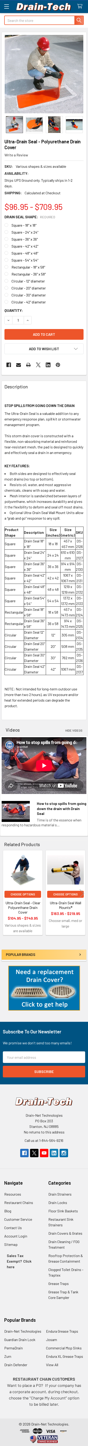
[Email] (18, 365)
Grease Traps (58, 1283)
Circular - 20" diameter (28, 288)
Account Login (15, 1236)
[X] (38, 365)
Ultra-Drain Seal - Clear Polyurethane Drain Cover (22, 907)
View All (52, 1364)
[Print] (28, 365)
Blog (7, 1211)
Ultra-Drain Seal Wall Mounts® (65, 905)
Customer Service (18, 1219)
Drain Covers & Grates (65, 1233)
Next (82, 893)
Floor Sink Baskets (63, 1211)
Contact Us (13, 1227)
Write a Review (16, 155)
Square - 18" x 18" (23, 225)
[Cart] (81, 6)
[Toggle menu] (6, 6)
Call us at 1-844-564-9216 (44, 1140)
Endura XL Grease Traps (64, 1356)
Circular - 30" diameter (28, 295)
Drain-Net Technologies (22, 1331)
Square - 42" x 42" (24, 246)
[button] (44, 988)
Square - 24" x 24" (24, 232)
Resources (12, 1194)
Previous (6, 893)
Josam (51, 1339)
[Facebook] (8, 365)
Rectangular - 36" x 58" (28, 274)
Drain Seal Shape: (29, 217)
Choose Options (23, 894)
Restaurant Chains (18, 1202)
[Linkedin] (48, 365)
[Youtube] (44, 1153)
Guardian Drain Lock (19, 1339)
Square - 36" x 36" (24, 239)
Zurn (7, 1356)
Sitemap (11, 1244)
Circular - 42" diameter (28, 302)
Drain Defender (15, 1364)
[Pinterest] (58, 365)
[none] (44, 74)
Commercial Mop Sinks (64, 1348)
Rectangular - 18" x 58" (28, 267)
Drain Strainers (60, 1194)
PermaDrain (13, 1348)
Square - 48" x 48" (24, 253)
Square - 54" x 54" (24, 260)
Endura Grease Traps (62, 1331)
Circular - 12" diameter (28, 281)
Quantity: (13, 310)
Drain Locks (57, 1202)
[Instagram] (64, 1153)
